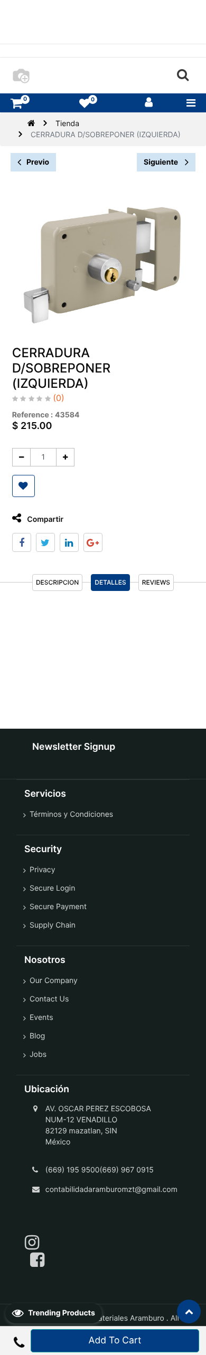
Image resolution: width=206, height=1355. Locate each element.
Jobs (38, 1054)
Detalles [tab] (110, 582)
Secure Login (52, 888)
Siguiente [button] (162, 162)
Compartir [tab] (44, 519)
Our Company (54, 980)
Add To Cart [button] (115, 1340)
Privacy (42, 869)
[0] (16, 103)
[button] (23, 486)
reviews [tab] (156, 582)
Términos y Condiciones (71, 814)
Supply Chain (53, 925)
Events (41, 1017)
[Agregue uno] (65, 457)
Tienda (67, 123)
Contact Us (49, 999)
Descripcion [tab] (57, 582)
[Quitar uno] (21, 457)
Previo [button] (37, 162)
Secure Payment (58, 906)
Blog (37, 1036)
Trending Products (60, 1313)
